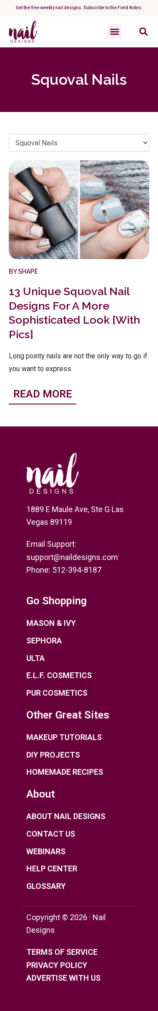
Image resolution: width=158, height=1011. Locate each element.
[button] (114, 31)
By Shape (23, 271)
